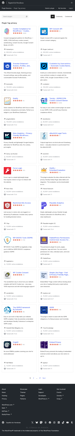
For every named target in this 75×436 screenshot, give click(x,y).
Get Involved (61, 389)
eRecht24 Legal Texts (57, 133)
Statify (15, 98)
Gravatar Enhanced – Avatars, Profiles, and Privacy (21, 65)
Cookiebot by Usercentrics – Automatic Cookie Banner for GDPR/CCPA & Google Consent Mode (60, 65)
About (4, 389)
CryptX (15, 342)
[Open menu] (72, 2)
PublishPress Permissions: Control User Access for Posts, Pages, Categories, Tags (59, 239)
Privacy (4, 399)
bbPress (5, 411)
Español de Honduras (13, 422)
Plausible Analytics (56, 203)
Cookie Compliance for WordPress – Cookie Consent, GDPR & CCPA (22, 30)
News (4, 392)
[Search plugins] (26, 16)
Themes (23, 392)
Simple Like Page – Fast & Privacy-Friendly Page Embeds (58, 274)
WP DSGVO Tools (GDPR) (23, 238)
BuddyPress (7, 414)
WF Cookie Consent (20, 273)
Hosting (4, 396)
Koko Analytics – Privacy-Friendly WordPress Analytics (22, 134)
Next (44, 378)
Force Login (17, 168)
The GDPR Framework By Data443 (21, 308)
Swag (59, 399)
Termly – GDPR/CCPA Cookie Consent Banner (58, 99)
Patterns (23, 399)
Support (41, 392)
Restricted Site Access (22, 203)
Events (59, 392)
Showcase (23, 389)
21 (40, 378)
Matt (4, 408)
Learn (40, 389)
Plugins (22, 396)
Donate (60, 396)
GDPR (51, 307)
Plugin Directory (7, 8)
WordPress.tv (43, 399)
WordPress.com (8, 405)
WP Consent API (55, 29)
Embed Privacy (55, 342)
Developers (42, 396)
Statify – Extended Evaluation (57, 169)
